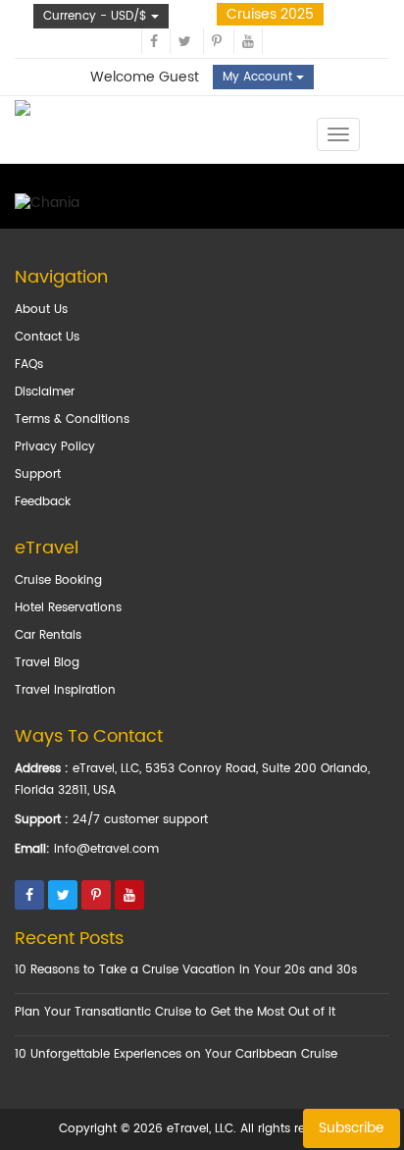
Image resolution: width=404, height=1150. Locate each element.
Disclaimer (45, 392)
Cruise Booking (58, 580)
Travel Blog (47, 662)
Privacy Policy (55, 447)
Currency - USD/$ (97, 16)
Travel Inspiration (65, 690)
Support (38, 474)
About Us (41, 309)
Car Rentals (48, 635)
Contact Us (47, 337)
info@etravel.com (106, 849)
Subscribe (351, 1128)
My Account (259, 77)
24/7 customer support (140, 819)
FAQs (29, 364)
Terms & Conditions (72, 419)
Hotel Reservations (68, 608)
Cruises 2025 (270, 14)
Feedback (43, 502)
